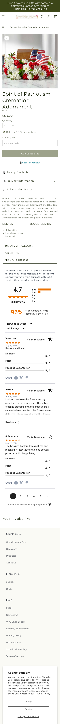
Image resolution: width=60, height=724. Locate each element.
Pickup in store (28, 132)
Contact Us (12, 615)
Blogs (9, 589)
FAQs (9, 608)
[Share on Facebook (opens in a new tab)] (16, 378)
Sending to (13, 137)
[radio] (43, 289)
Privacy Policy (42, 693)
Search (10, 582)
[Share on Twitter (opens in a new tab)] (21, 378)
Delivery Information (17, 628)
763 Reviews (20, 302)
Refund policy (13, 642)
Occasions (11, 549)
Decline (28, 709)
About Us (11, 562)
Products (11, 555)
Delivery (11, 132)
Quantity (7, 120)
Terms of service (15, 656)
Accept (28, 701)
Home (5, 27)
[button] (42, 16)
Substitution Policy (16, 649)
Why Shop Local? (15, 621)
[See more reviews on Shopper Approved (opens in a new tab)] (26, 378)
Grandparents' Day (16, 542)
